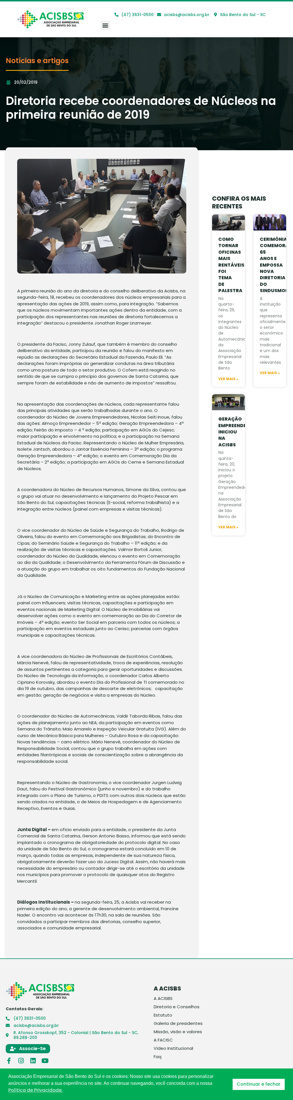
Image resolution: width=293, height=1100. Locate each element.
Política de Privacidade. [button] (35, 1090)
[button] (105, 25)
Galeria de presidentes (178, 1023)
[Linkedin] (33, 1061)
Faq (157, 1057)
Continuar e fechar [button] (258, 1084)
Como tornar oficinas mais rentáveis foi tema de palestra (231, 265)
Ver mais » (228, 379)
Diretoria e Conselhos (176, 1007)
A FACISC (163, 1040)
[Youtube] (45, 1061)
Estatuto (163, 1015)
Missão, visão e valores (178, 1032)
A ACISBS (163, 999)
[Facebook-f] (9, 1061)
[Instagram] (21, 1061)
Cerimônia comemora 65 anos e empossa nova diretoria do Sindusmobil (276, 265)
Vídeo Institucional (173, 1048)
